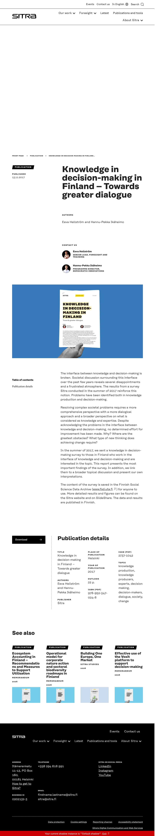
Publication (36, 156)
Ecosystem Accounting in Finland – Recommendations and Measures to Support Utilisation (26, 663)
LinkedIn (105, 766)
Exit (104, 834)
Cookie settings (79, 822)
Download (21, 539)
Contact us (103, 4)
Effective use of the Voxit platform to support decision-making (129, 660)
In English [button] (118, 4)
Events (90, 4)
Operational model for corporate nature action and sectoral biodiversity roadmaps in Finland (57, 665)
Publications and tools (128, 13)
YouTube (105, 775)
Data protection (56, 822)
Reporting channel (102, 822)
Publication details (22, 386)
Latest (104, 13)
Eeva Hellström (82, 251)
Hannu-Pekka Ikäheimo (87, 265)
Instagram (106, 770)
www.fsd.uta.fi (103, 489)
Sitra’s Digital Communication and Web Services (117, 828)
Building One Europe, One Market (91, 657)
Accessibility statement (130, 822)
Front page (18, 156)
